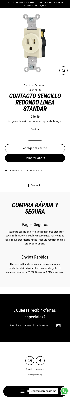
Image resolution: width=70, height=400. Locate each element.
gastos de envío (19, 121)
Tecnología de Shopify (35, 374)
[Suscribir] (58, 325)
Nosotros (40, 369)
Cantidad (35, 129)
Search (29, 369)
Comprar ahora (35, 158)
